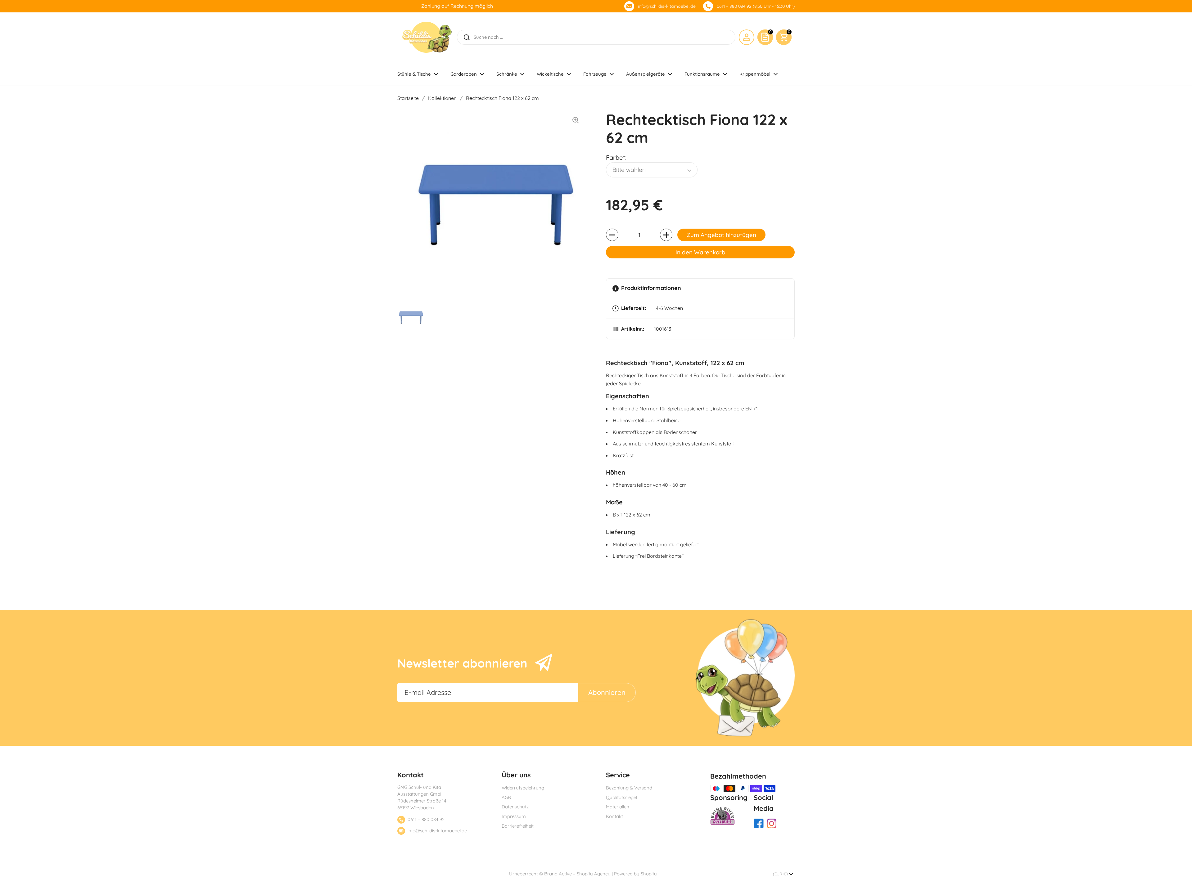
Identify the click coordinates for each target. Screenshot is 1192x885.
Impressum (514, 816)
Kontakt (614, 816)
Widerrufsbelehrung (523, 788)
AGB (506, 797)
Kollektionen (442, 98)
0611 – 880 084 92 (426, 819)
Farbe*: (616, 157)
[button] (784, 37)
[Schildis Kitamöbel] (427, 37)
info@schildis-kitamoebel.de (667, 6)
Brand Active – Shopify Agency (577, 874)
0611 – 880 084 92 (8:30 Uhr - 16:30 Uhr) (756, 6)
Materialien (617, 807)
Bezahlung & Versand (629, 788)
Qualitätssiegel (621, 797)
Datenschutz (515, 807)
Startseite (408, 98)
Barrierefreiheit (518, 826)
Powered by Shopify (635, 874)
